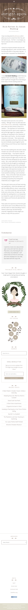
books (7, 222)
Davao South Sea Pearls (14, 400)
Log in (14, 583)
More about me (14, 311)
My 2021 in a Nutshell (14, 414)
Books (10, 220)
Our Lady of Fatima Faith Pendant (14, 422)
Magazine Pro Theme (15, 607)
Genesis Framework (16, 605)
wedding (18, 222)
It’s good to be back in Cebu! (14, 406)
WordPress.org (14, 592)
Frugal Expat (12, 239)
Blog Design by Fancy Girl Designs (17, 604)
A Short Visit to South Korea (14, 403)
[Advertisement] (14, 442)
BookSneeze (16, 36)
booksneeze (12, 222)
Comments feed (14, 589)
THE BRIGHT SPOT (14, 14)
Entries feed (14, 586)
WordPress (15, 608)
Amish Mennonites (6, 124)
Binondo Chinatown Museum (14, 424)
